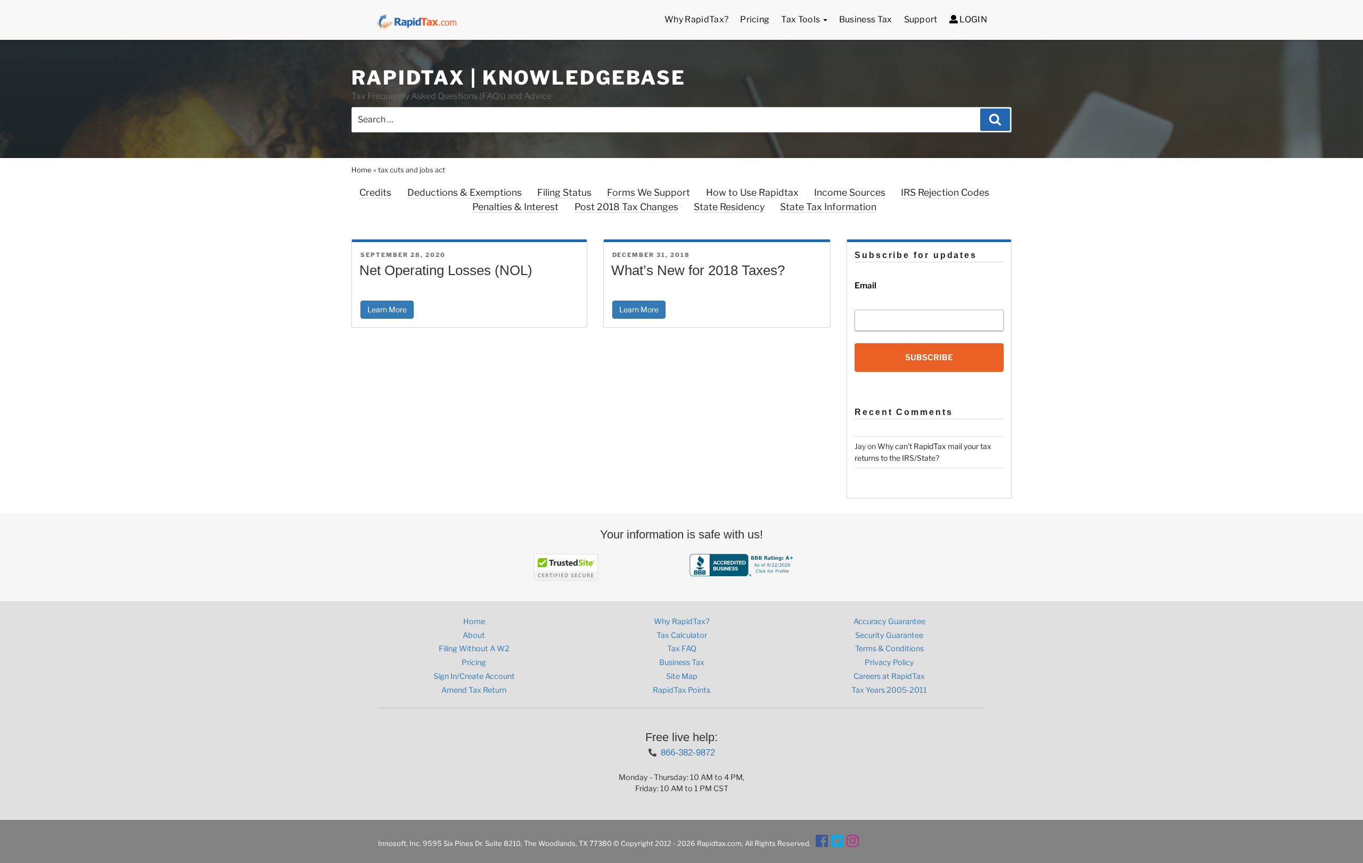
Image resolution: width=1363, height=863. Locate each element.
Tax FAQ (681, 648)
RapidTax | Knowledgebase (518, 77)
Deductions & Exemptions (464, 192)
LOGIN (972, 19)
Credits (375, 192)
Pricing (754, 19)
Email (865, 285)
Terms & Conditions (889, 648)
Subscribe (929, 357)
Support (921, 19)
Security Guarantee (889, 635)
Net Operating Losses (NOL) (445, 270)
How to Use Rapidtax (752, 192)
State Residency (729, 206)
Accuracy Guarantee (889, 621)
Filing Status (564, 192)
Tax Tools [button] (801, 19)
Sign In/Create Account (474, 676)
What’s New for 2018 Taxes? (698, 270)
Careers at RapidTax (889, 676)
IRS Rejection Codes (945, 192)
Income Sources (849, 192)
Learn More (387, 309)
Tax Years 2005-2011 (889, 690)
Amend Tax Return (473, 690)
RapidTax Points (681, 690)
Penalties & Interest (515, 206)
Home (361, 169)
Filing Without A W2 (474, 648)
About (474, 635)
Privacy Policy (889, 662)
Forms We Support (648, 192)
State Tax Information (828, 206)
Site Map (681, 676)
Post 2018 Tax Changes (626, 206)
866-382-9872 (688, 752)
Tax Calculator (681, 635)
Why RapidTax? (696, 19)
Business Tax (865, 19)
